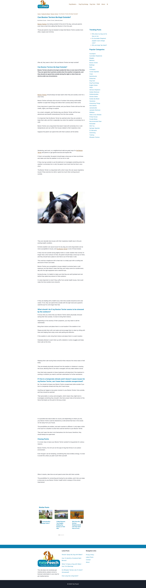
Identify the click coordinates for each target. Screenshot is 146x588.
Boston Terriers (42, 24)
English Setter (93, 85)
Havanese (92, 101)
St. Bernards (93, 130)
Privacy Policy (90, 554)
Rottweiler (92, 123)
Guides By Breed (59, 20)
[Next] (82, 522)
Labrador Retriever (94, 110)
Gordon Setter (93, 96)
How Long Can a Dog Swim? (70, 576)
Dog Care (92, 4)
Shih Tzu (92, 126)
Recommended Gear (95, 121)
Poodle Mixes (93, 119)
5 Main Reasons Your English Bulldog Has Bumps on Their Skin (60, 525)
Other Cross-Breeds (95, 114)
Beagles (91, 58)
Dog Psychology (83, 4)
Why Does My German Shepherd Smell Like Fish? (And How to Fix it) (76, 525)
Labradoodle (93, 108)
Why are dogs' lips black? (99, 45)
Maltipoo (92, 112)
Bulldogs (92, 65)
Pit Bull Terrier (93, 117)
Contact (88, 559)
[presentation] (45, 514)
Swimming (92, 132)
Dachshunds (93, 76)
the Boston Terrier (62, 249)
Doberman (92, 78)
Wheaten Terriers (94, 137)
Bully (90, 67)
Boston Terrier (50, 20)
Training (91, 135)
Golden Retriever (94, 92)
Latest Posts (89, 557)
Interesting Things (94, 103)
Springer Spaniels (94, 128)
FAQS (98, 4)
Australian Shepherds (95, 56)
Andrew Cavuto (42, 20)
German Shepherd (94, 89)
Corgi (91, 74)
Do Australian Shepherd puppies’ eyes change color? (99, 41)
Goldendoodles (93, 94)
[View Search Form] (107, 4)
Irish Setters (93, 105)
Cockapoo (92, 69)
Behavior (92, 60)
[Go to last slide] (41, 522)
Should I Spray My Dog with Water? (72, 554)
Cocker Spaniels (94, 71)
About (103, 4)
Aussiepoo (92, 53)
